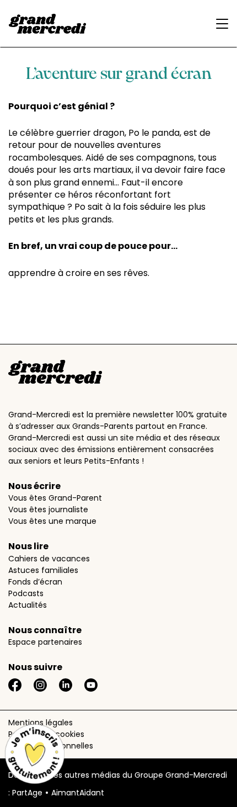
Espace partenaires (45, 641)
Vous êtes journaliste (48, 509)
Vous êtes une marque (52, 521)
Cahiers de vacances (49, 558)
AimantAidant (77, 792)
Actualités (27, 604)
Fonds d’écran (35, 581)
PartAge (27, 792)
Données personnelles (50, 745)
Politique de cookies (46, 734)
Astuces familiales (43, 570)
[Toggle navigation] (219, 24)
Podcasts (26, 593)
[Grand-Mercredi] (47, 24)
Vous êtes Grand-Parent (55, 497)
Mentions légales (40, 722)
